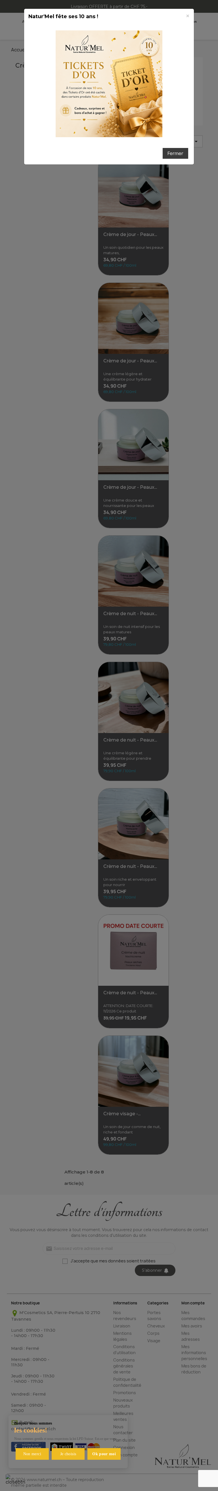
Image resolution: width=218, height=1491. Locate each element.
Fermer (175, 153)
